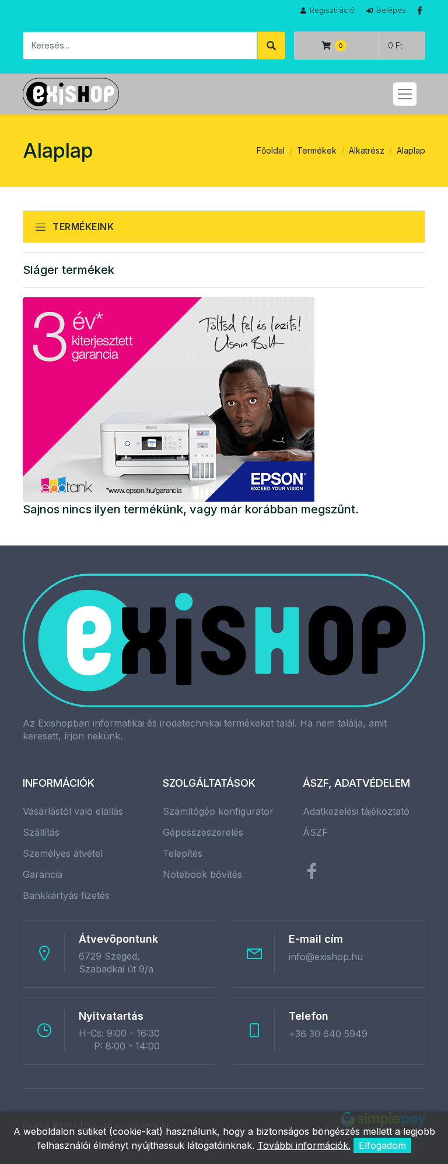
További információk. (304, 1145)
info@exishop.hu (326, 957)
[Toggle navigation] (404, 94)
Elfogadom (382, 1145)
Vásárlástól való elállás (73, 811)
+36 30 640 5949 (328, 1034)
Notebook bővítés (202, 874)
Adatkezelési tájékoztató (356, 811)
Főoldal (271, 150)
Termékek (317, 150)
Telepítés (182, 853)
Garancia (42, 874)
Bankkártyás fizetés (66, 895)
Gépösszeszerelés (203, 832)
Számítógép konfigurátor (218, 811)
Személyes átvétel (63, 853)
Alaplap (411, 150)
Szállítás (41, 832)
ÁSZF (315, 832)
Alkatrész (366, 150)
